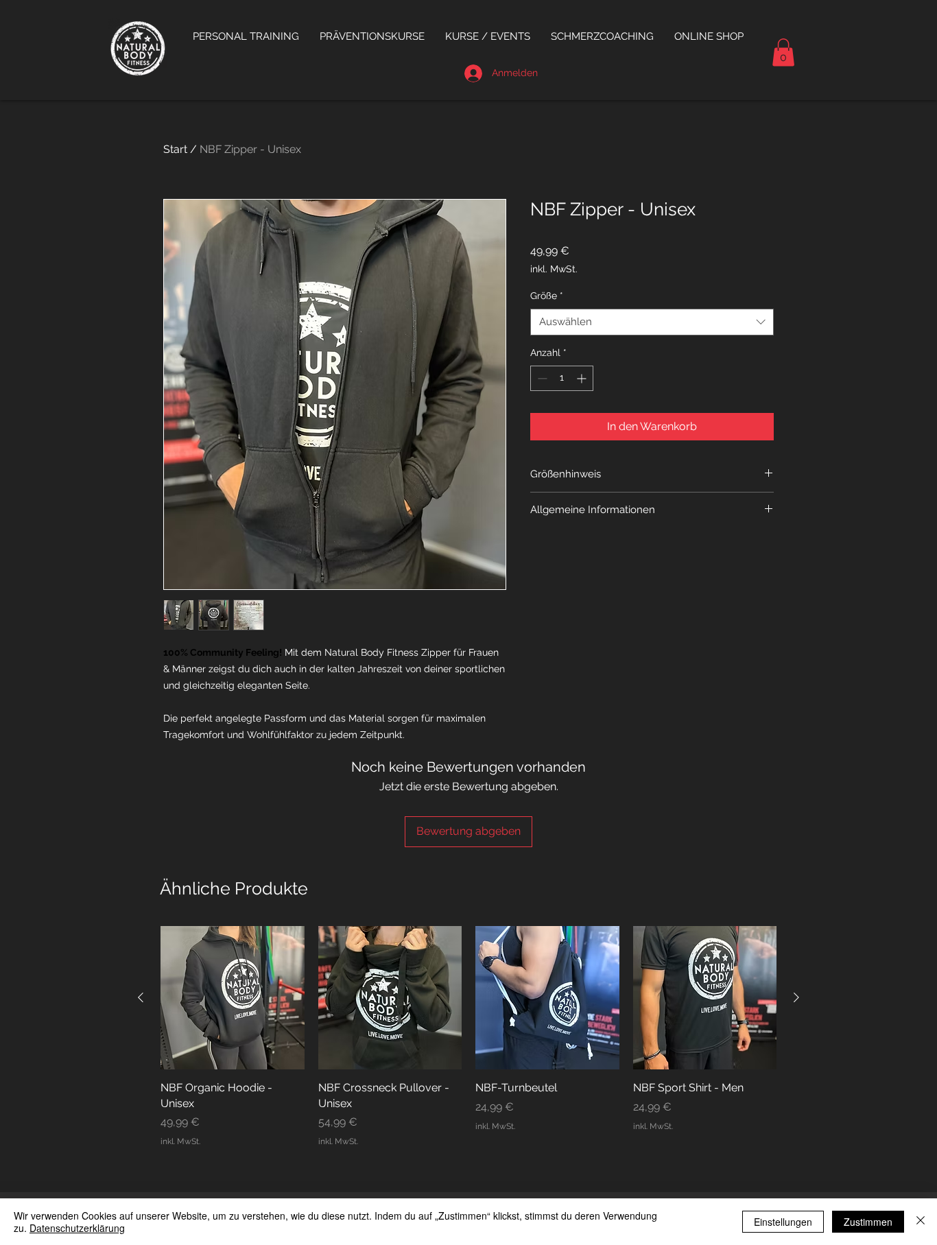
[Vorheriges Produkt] (140, 997)
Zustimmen (868, 1222)
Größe (546, 295)
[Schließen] (920, 1221)
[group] (468, 1036)
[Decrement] (540, 378)
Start (175, 149)
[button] (372, 36)
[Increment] (582, 378)
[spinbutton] (561, 378)
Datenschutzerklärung (77, 1228)
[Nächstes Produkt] (796, 997)
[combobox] (652, 322)
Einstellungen (783, 1222)
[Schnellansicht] (233, 998)
